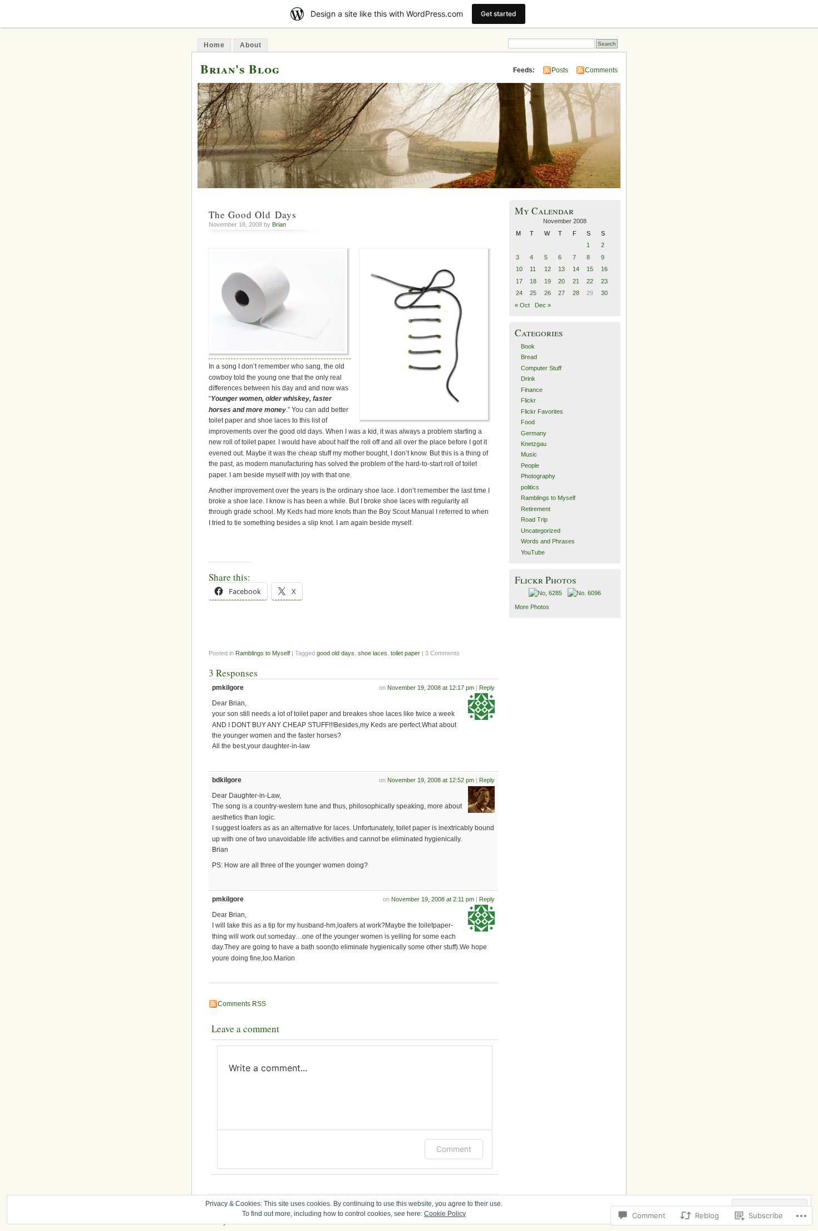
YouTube (533, 552)
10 (519, 269)
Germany (533, 433)
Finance (532, 389)
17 (519, 281)
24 (519, 293)
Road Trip (534, 519)
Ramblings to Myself (262, 653)
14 (576, 269)
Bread (529, 357)
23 (604, 281)
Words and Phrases (548, 541)
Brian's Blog (240, 68)
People (530, 465)
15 (590, 269)
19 (547, 281)
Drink (528, 378)
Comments (601, 70)
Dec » (543, 305)
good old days (335, 653)
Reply (487, 687)
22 (590, 281)
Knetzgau (533, 443)
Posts (559, 70)
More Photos (532, 607)
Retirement (535, 509)
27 (561, 293)
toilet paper (405, 653)
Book (528, 346)
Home (214, 45)
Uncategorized (540, 530)
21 (576, 281)
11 (533, 269)
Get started (498, 13)
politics (530, 487)
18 (533, 281)
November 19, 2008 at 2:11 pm (432, 899)
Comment (453, 1149)
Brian (279, 224)
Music (529, 454)
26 (547, 293)
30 (604, 293)
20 (561, 281)
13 (561, 269)
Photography (538, 476)
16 (604, 269)
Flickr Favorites (542, 411)
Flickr (528, 400)
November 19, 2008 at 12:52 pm (430, 780)
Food (528, 422)
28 (576, 293)
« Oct (522, 305)
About (251, 45)
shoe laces (372, 653)
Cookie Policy (445, 1214)
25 (533, 293)
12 (547, 269)
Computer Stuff (541, 368)
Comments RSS (242, 1004)
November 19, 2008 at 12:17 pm (430, 687)
